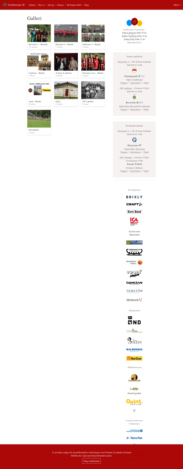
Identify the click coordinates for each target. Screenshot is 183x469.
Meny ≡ (177, 4)
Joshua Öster (129, 39)
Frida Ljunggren (129, 32)
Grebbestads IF (16, 5)
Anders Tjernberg (129, 35)
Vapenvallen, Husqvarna (134, 148)
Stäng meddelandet (91, 461)
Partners (60, 4)
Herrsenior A (123, 61)
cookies (66, 452)
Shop (86, 4)
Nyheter (32, 4)
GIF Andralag (126, 88)
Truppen (123, 82)
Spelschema (135, 82)
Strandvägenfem (134, 393)
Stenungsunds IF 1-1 (134, 76)
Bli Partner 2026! (74, 4)
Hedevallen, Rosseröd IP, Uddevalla (134, 106)
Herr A (41, 4)
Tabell (146, 82)
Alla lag (50, 4)
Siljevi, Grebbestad (134, 79)
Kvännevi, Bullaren (134, 167)
